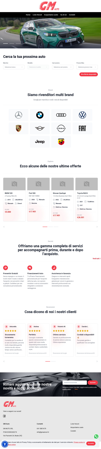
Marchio (5, 63)
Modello (30, 63)
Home (28, 15)
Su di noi (63, 15)
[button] (5, 444)
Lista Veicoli (37, 15)
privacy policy (67, 389)
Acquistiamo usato (51, 15)
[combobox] (13, 67)
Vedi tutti (96, 259)
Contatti (72, 15)
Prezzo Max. (80, 63)
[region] (50, 203)
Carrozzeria (55, 63)
